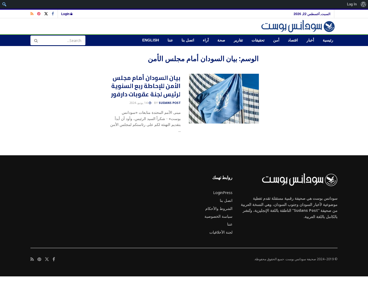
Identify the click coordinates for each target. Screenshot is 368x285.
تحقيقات (258, 40)
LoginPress (222, 192)
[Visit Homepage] (299, 26)
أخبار (310, 40)
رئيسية (328, 40)
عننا (170, 40)
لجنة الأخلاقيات (220, 232)
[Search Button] (35, 40)
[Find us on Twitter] (46, 14)
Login (65, 13)
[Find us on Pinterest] (38, 14)
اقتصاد (293, 40)
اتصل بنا (188, 40)
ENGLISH (150, 40)
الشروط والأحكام (218, 208)
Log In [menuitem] (352, 4)
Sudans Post (170, 103)
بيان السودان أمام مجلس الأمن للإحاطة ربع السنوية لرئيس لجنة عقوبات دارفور (146, 86)
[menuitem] (363, 4)
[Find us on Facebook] (53, 14)
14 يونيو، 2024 (138, 103)
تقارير (238, 40)
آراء (206, 40)
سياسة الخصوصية (218, 216)
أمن (276, 40)
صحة (221, 40)
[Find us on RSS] (31, 14)
